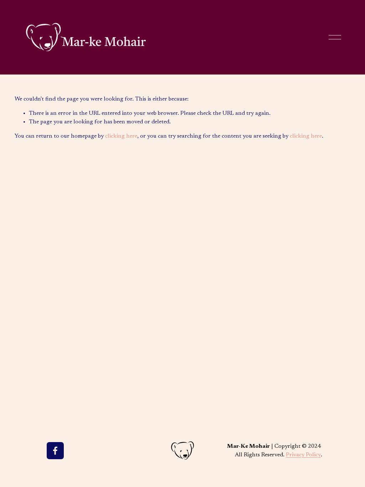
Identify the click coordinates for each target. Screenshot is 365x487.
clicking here (121, 136)
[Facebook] (55, 450)
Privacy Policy (303, 455)
